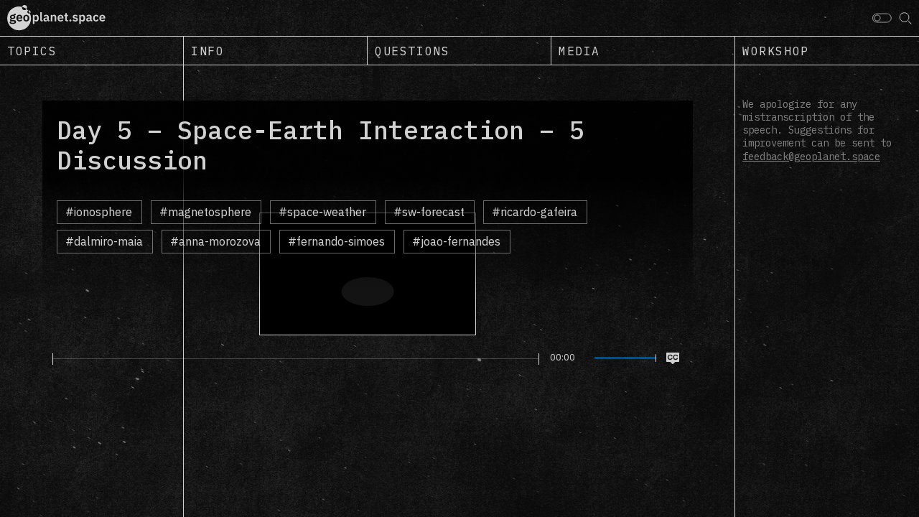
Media (579, 51)
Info (207, 51)
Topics (32, 51)
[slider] (295, 359)
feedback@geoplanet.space (811, 156)
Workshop (775, 51)
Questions (412, 51)
